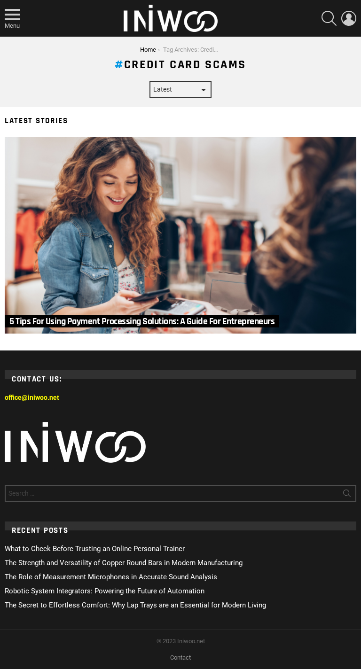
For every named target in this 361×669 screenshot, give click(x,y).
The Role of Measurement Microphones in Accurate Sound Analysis (111, 577)
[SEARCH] (329, 18)
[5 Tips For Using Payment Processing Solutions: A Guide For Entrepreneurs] (180, 235)
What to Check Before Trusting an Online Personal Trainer (95, 549)
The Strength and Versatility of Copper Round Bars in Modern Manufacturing (124, 563)
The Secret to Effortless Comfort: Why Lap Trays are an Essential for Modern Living (135, 605)
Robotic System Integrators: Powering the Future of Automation (104, 591)
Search (346, 495)
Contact (180, 657)
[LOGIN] (348, 18)
